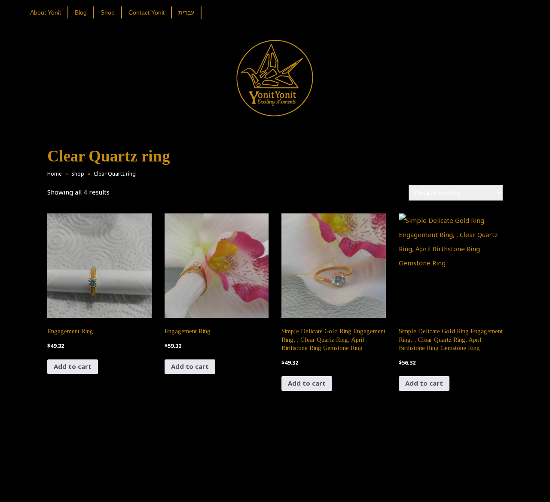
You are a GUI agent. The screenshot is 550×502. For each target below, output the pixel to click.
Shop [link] (77, 173)
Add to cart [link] (73, 366)
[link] (48, 12)
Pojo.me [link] (261, 481)
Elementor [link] (287, 486)
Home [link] (54, 173)
